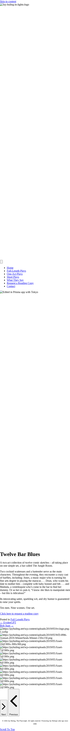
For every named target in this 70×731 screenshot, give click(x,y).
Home (10, 267)
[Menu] (1, 262)
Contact (11, 286)
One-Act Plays (15, 273)
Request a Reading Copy (20, 283)
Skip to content (8, 1)
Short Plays (13, 277)
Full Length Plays (20, 619)
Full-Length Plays (16, 270)
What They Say (15, 280)
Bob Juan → (7, 625)
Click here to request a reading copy (19, 613)
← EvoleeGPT (8, 622)
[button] (7, 729)
